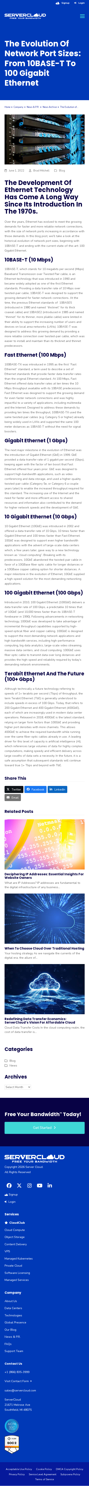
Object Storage (15, 1237)
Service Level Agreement (42, 1474)
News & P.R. (12, 1337)
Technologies (13, 1315)
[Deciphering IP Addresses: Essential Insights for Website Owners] (45, 844)
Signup (65, 3)
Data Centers (13, 1308)
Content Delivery (16, 1244)
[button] (82, 16)
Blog (62, 171)
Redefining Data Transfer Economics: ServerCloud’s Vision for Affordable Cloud (40, 1021)
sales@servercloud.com (20, 1390)
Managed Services (17, 1280)
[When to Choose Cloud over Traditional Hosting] (45, 918)
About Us (11, 1301)
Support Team (14, 1351)
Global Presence (15, 1322)
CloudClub (16, 1223)
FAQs (8, 1344)
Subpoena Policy (70, 1474)
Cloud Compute (15, 1230)
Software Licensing (17, 1273)
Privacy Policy (17, 1474)
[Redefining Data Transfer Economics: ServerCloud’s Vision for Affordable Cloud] (45, 989)
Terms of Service (44, 1479)
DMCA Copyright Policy (69, 1469)
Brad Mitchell (41, 171)
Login (81, 3)
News (13, 1066)
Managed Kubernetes (19, 1259)
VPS (7, 1251)
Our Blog (10, 1330)
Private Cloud (13, 1266)
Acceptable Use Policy (19, 1469)
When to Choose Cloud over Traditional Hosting (44, 948)
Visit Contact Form (17, 1381)
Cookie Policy (44, 1469)
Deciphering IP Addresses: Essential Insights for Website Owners (44, 876)
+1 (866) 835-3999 (17, 1372)
